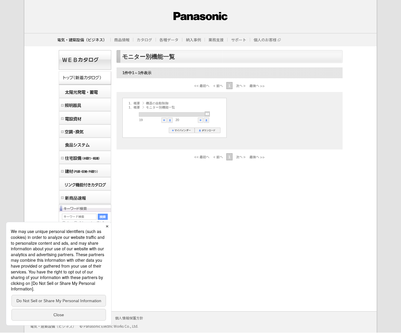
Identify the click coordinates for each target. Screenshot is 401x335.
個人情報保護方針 (129, 317)
